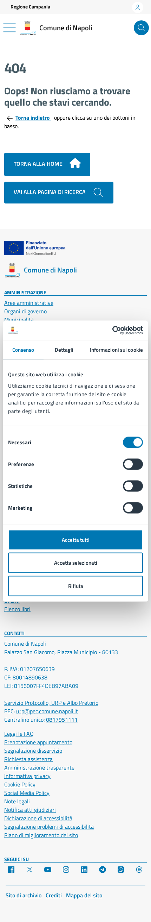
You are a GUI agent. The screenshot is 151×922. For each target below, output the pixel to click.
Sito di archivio (23, 895)
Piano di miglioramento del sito (41, 835)
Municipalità (19, 319)
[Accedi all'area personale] (137, 7)
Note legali (17, 801)
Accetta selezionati (75, 563)
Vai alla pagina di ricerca (50, 192)
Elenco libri (17, 609)
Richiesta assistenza (28, 759)
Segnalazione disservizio (33, 750)
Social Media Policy (27, 793)
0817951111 (62, 719)
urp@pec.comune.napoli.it (47, 711)
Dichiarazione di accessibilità (38, 818)
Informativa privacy (27, 776)
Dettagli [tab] (64, 350)
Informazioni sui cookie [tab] (116, 350)
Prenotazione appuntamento (38, 742)
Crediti (54, 895)
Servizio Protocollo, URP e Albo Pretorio (51, 702)
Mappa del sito (84, 895)
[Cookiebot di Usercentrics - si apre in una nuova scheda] (112, 330)
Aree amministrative (28, 303)
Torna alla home (39, 163)
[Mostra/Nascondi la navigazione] (9, 27)
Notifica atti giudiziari (30, 809)
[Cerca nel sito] (141, 28)
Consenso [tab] (23, 350)
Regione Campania (30, 6)
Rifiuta (75, 586)
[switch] (133, 464)
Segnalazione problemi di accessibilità (49, 826)
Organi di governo (25, 311)
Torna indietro (33, 117)
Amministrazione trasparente (39, 767)
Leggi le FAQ (19, 733)
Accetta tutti (76, 539)
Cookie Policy (19, 784)
